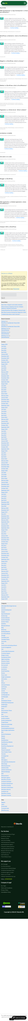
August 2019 (4, 492)
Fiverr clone (4, 674)
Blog (2, 627)
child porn (3, 321)
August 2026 (4, 344)
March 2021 (4, 458)
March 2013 (4, 549)
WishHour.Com (5, 328)
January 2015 (4, 523)
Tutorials (3, 753)
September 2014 (5, 527)
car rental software (5, 633)
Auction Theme (5, 621)
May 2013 (3, 545)
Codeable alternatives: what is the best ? (10, 314)
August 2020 (4, 470)
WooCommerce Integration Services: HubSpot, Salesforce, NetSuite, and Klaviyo (12, 307)
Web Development (11, 31)
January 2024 (4, 397)
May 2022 (3, 434)
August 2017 (4, 511)
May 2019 (3, 498)
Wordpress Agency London (7, 872)
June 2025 (3, 367)
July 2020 (3, 472)
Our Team (3, 885)
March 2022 (4, 438)
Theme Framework (5, 749)
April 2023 (3, 415)
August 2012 (4, 561)
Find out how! (16, 288)
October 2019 (4, 488)
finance (3, 672)
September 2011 (5, 580)
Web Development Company (8, 842)
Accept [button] (11, 1019)
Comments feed (5, 808)
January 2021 (4, 462)
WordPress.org (4, 810)
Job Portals (4, 686)
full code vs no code (6, 156)
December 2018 (5, 501)
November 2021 (5, 444)
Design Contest (5, 655)
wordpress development (19, 104)
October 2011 (4, 578)
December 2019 (5, 484)
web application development (8, 761)
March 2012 (4, 569)
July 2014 (3, 531)
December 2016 (5, 515)
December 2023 (5, 399)
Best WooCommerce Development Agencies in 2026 (13, 312)
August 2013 (4, 543)
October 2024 (4, 379)
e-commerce (4, 666)
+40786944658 (8, 878)
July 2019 (3, 494)
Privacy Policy (4, 889)
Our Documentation (6, 866)
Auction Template (5, 619)
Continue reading (14, 27)
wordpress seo (4, 791)
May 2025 (3, 369)
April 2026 (3, 351)
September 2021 (5, 448)
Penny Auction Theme (6, 710)
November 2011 (5, 576)
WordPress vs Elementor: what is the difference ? (13, 36)
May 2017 (3, 513)
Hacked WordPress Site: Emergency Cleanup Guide (13, 310)
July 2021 (3, 452)
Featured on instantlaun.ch (7, 826)
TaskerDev (3, 747)
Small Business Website (6, 741)
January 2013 (4, 551)
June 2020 (3, 474)
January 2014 (4, 535)
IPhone (3, 682)
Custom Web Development (7, 651)
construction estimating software (9, 645)
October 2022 (4, 425)
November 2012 (5, 555)
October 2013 (4, 541)
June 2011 (3, 586)
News (2, 708)
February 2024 (4, 395)
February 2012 (4, 571)
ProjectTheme (4, 722)
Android (3, 607)
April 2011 (3, 590)
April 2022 (3, 436)
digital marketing (5, 658)
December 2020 (5, 464)
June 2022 (3, 432)
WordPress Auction (6, 779)
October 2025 (4, 359)
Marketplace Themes (6, 700)
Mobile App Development (7, 702)
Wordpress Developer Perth (7, 870)
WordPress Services (5, 852)
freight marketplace (6, 676)
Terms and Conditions (6, 887)
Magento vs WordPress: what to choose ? (12, 61)
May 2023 (3, 413)
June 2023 (3, 411)
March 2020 (4, 478)
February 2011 (4, 594)
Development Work (6, 656)
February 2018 (4, 507)
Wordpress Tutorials (6, 795)
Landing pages (4, 696)
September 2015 (5, 521)
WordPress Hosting (6, 785)
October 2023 (4, 403)
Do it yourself (4, 664)
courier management (6, 647)
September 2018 (5, 503)
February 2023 (4, 419)
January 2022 (4, 440)
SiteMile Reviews (5, 854)
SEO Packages (4, 864)
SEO (2, 731)
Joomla (3, 690)
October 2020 (4, 468)
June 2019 (3, 496)
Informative (4, 678)
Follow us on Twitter (5, 874)
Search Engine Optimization (7, 730)
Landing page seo (5, 694)
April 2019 (3, 499)
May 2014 (3, 533)
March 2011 (4, 592)
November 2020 (5, 466)
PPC (2, 714)
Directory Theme (5, 660)
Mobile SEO (4, 706)
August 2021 (4, 450)
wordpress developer (10, 104)
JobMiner (3, 688)
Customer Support (5, 653)
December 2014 (5, 525)
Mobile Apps (4, 704)
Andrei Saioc (13, 14)
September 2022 (5, 426)
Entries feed (4, 806)
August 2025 (4, 363)
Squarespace (4, 743)
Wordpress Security (6, 789)
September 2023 (5, 405)
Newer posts (25, 249)
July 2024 (3, 385)
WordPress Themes (22, 196)
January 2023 (4, 421)
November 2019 (5, 486)
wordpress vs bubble (6, 133)
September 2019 (5, 490)
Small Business (4, 739)
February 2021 (4, 460)
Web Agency (4, 759)
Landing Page (4, 692)
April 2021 (3, 456)
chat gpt (3, 635)
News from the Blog (5, 840)
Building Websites (5, 631)
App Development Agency (7, 844)
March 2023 (4, 417)
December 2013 (5, 537)
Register (3, 802)
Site (4, 3)
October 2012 (4, 557)
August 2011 (4, 582)
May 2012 (3, 565)
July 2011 (3, 584)
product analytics (5, 718)
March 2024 (4, 393)
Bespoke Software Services (7, 850)
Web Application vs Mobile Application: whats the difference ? (13, 202)
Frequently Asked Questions (7, 846)
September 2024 (5, 381)
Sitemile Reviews (5, 329)
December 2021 (5, 442)
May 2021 (3, 454)
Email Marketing (5, 670)
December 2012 (5, 553)
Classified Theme (5, 639)
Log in (2, 804)
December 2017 (5, 509)
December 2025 (5, 355)
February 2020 (4, 480)
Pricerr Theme (4, 716)
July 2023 (3, 409)
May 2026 (3, 350)
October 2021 (4, 446)
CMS (2, 643)
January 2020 (4, 482)
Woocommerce (24, 78)
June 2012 (3, 563)
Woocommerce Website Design (8, 868)
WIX (2, 773)
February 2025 (4, 371)
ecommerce (4, 668)
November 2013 (5, 539)
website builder (5, 767)
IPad (2, 680)
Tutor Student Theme (6, 751)
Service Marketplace (6, 733)
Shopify (3, 737)
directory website (5, 662)
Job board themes (5, 684)
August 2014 (4, 529)
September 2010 (5, 596)
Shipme (3, 735)
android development (6, 609)
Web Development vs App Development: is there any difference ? (14, 11)
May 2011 (3, 588)
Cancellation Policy (6, 892)
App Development (6, 174)
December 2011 (5, 574)
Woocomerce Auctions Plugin (8, 834)
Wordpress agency (3, 80)
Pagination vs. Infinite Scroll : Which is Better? (13, 110)
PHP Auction (4, 712)
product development (6, 720)
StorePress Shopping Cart (7, 745)
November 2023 (5, 401)
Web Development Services (7, 848)
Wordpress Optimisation (7, 787)
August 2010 (4, 598)
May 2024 (3, 389)
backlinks (3, 623)
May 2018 (3, 505)
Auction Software (5, 617)
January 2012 (4, 573)
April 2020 (3, 476)
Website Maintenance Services (8, 876)
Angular (3, 611)
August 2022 (4, 428)
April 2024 (3, 391)
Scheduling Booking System (7, 728)
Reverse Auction (5, 726)
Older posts (2, 249)
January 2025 (4, 373)
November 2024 (5, 377)
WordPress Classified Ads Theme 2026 (10, 322)
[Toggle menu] (24, 3)
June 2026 (3, 348)
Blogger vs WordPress (6, 178)
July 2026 (3, 346)
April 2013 (3, 547)
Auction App (4, 615)
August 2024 (4, 383)
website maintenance (18, 103)
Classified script (5, 637)
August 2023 (4, 407)
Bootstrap (3, 629)
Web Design (5, 31)
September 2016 (5, 517)
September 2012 (5, 559)
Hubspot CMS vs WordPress (8, 226)
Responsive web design (6, 724)
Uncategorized (4, 755)
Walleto (3, 757)
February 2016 (4, 519)
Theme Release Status (6, 856)
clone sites (3, 641)
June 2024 (3, 387)
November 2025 (5, 357)
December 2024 (5, 375)
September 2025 (5, 361)
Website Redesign (18, 78)
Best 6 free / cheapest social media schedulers (12, 304)
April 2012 (3, 567)
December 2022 (5, 423)
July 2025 (3, 365)
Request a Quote (5, 838)
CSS (2, 649)
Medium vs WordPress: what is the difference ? (13, 85)
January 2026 (4, 353)
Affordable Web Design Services (8, 605)
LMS (2, 698)
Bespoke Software (5, 625)
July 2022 (3, 430)
